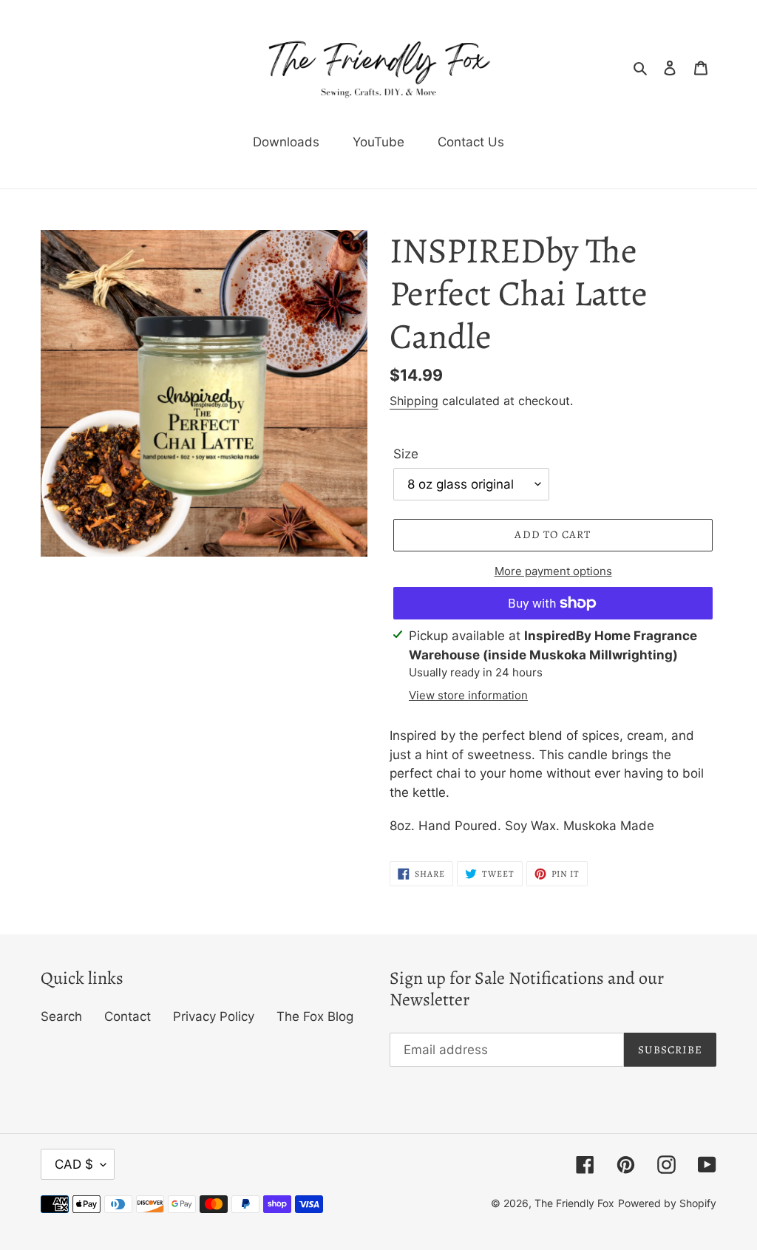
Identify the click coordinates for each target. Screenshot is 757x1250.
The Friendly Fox (574, 1203)
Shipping (414, 400)
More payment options (553, 571)
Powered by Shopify (667, 1203)
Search (61, 1016)
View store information (468, 695)
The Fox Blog (314, 1016)
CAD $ (74, 1164)
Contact (127, 1016)
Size (405, 453)
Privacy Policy (213, 1016)
